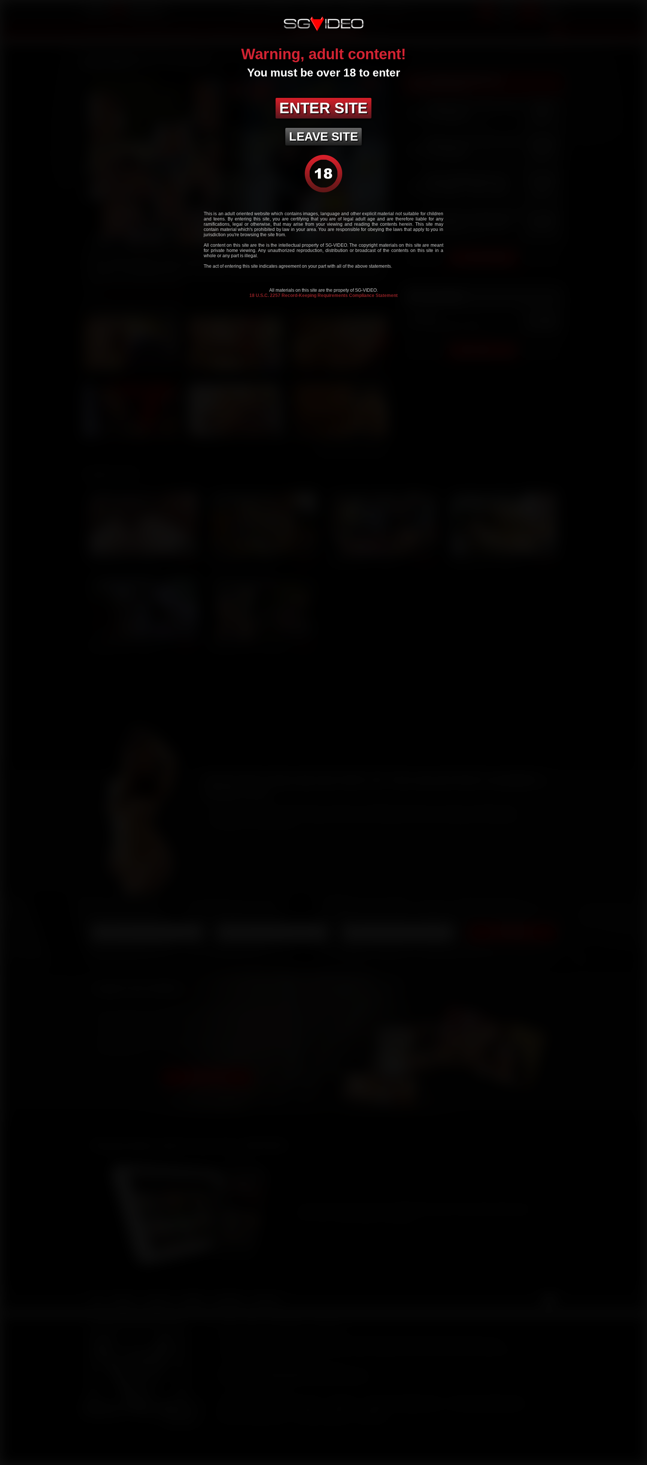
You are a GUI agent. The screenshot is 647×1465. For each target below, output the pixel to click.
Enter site (323, 108)
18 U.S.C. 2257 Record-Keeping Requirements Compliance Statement (323, 295)
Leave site (323, 136)
